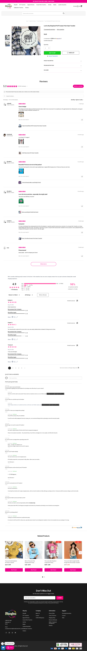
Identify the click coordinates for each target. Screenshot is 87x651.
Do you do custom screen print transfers (12, 387)
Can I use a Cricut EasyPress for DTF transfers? (13, 483)
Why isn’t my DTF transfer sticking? (11, 451)
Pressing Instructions (66, 613)
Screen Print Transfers (27, 620)
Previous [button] (16, 1)
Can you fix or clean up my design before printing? (14, 410)
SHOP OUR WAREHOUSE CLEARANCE (44, 1)
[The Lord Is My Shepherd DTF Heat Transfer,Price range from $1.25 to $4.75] (14, 550)
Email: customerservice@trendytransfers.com (14, 627)
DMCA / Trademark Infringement (53, 622)
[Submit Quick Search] (63, 13)
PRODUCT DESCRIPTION (62, 61)
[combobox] (43, 13)
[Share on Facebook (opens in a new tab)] (12, 317)
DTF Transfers (26, 615)
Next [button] (70, 1)
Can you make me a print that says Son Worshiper (14, 399)
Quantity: (46, 44)
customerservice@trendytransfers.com (55, 393)
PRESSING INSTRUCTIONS (62, 65)
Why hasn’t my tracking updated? (11, 512)
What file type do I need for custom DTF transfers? (14, 425)
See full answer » (11, 462)
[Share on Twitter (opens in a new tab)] (15, 317)
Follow (6, 389)
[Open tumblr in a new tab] (12, 633)
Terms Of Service (52, 615)
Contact (64, 615)
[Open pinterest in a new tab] (15, 633)
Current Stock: (48, 40)
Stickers (24, 630)
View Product (14, 570)
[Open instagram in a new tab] (9, 633)
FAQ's (63, 617)
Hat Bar (24, 622)
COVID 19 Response (40, 617)
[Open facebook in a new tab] (6, 633)
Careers (37, 615)
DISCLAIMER (62, 70)
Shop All (24, 613)
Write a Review (43, 295)
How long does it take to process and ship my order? (15, 497)
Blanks (24, 624)
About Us (38, 613)
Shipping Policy (52, 617)
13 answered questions (49, 29)
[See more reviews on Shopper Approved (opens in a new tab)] (17, 317)
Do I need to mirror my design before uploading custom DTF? (17, 439)
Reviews (50, 625)
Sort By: (73, 99)
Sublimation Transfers (27, 628)
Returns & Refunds (53, 620)
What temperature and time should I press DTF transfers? (16, 467)
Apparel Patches (26, 617)
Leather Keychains (27, 626)
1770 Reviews (16, 289)
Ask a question (60, 29)
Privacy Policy (52, 613)
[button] (63, 38)
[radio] (43, 283)
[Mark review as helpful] (82, 120)
